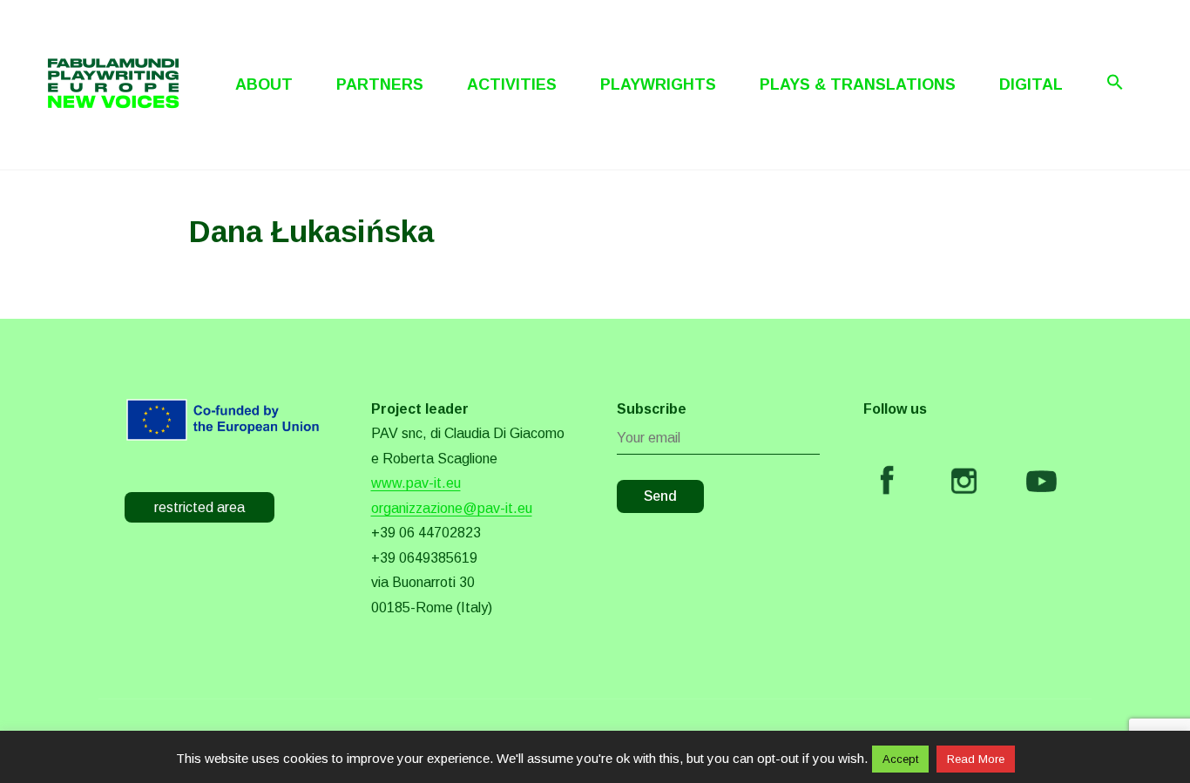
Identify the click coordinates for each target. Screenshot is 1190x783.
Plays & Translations (858, 84)
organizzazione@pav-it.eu (451, 508)
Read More (975, 759)
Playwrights (658, 84)
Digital (1031, 84)
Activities (512, 84)
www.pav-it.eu (416, 483)
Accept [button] (900, 759)
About (264, 84)
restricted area (199, 507)
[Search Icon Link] (1115, 82)
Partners (379, 84)
